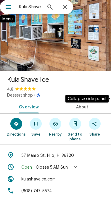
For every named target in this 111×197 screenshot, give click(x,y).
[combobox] (30, 6)
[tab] (27, 106)
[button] (55, 167)
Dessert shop (20, 95)
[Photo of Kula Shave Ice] (55, 35)
